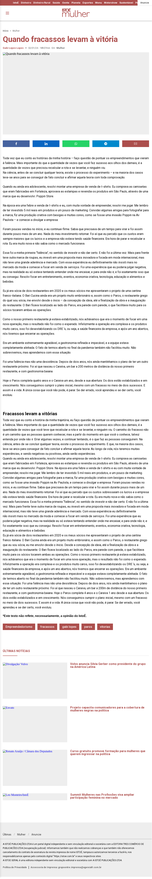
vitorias (105, 627)
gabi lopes (69, 627)
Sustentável (126, 2)
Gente (65, 2)
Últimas (7, 834)
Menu (98, 2)
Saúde (56, 2)
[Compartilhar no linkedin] (46, 143)
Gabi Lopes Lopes (13, 48)
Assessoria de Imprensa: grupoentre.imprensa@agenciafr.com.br (66, 867)
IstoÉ (16, 2)
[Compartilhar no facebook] (16, 143)
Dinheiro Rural (41, 2)
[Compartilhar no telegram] (105, 143)
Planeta (75, 2)
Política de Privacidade (15, 867)
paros (88, 627)
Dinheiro (26, 2)
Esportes (88, 2)
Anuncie (144, 2)
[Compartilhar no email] (135, 143)
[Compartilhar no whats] (75, 143)
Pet (137, 2)
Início (5, 31)
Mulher (16, 31)
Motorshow (110, 2)
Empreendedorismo (19, 627)
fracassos (47, 627)
